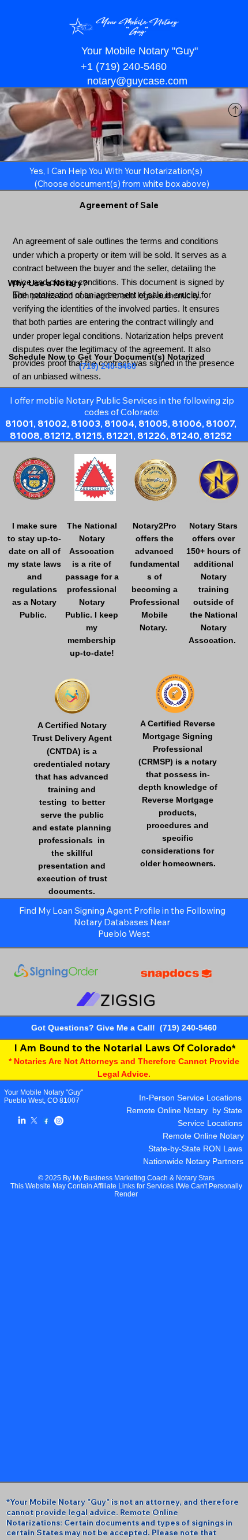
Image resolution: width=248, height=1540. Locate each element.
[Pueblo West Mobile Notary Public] (22, 1120)
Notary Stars (195, 1178)
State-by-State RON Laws (195, 1148)
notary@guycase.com (137, 81)
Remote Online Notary (203, 1136)
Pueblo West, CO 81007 (42, 1100)
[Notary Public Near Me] (46, 1120)
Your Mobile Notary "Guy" (43, 1092)
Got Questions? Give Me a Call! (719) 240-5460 (124, 1027)
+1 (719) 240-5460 (124, 66)
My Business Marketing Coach (120, 1178)
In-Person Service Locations (190, 1098)
